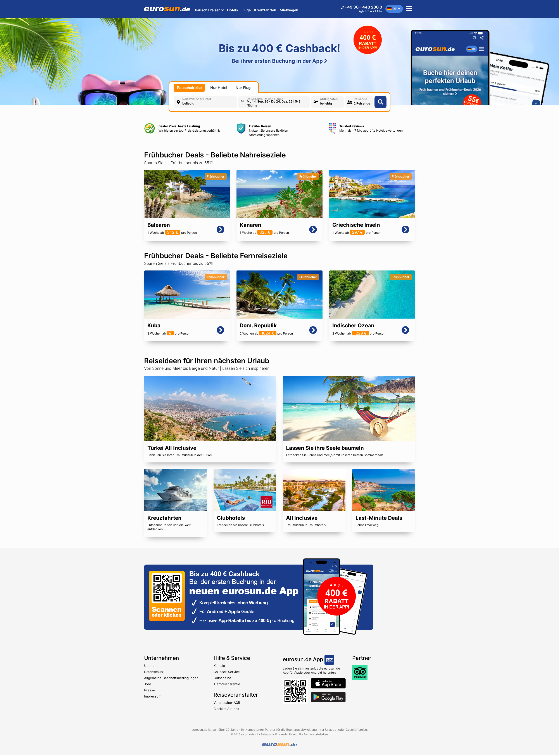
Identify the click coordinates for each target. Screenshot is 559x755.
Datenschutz (154, 672)
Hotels (232, 10)
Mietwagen (289, 10)
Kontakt (219, 666)
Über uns (151, 666)
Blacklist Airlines (226, 709)
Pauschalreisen (208, 10)
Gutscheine (222, 678)
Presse (149, 690)
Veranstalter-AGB (227, 703)
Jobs (148, 684)
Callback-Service (227, 672)
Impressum (152, 696)
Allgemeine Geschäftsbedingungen (171, 678)
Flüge (246, 10)
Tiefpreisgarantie (227, 684)
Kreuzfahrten (265, 10)
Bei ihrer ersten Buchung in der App (278, 61)
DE (395, 8)
